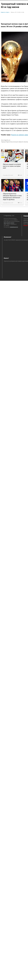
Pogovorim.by (8, 215)
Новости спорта (5, 12)
